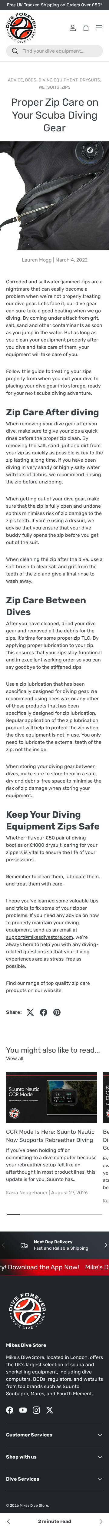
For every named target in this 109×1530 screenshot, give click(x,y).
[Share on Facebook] (43, 1012)
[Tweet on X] (30, 1012)
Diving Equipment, (59, 80)
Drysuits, (90, 80)
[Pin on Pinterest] (57, 1012)
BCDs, (31, 80)
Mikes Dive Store (34, 1505)
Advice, (16, 80)
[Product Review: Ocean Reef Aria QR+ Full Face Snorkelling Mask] (100, 1521)
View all (14, 1058)
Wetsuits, (50, 87)
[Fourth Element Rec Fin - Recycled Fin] (8, 1521)
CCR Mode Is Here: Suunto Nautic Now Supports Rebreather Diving (50, 1135)
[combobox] (54, 51)
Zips (66, 87)
